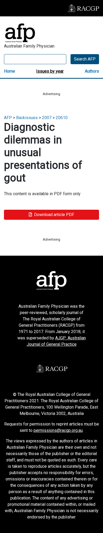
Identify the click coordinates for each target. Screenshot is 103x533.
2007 (47, 117)
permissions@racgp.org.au (58, 430)
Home (9, 71)
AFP (8, 117)
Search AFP (85, 59)
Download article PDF (54, 214)
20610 (62, 117)
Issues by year (50, 71)
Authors (92, 71)
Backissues (27, 117)
